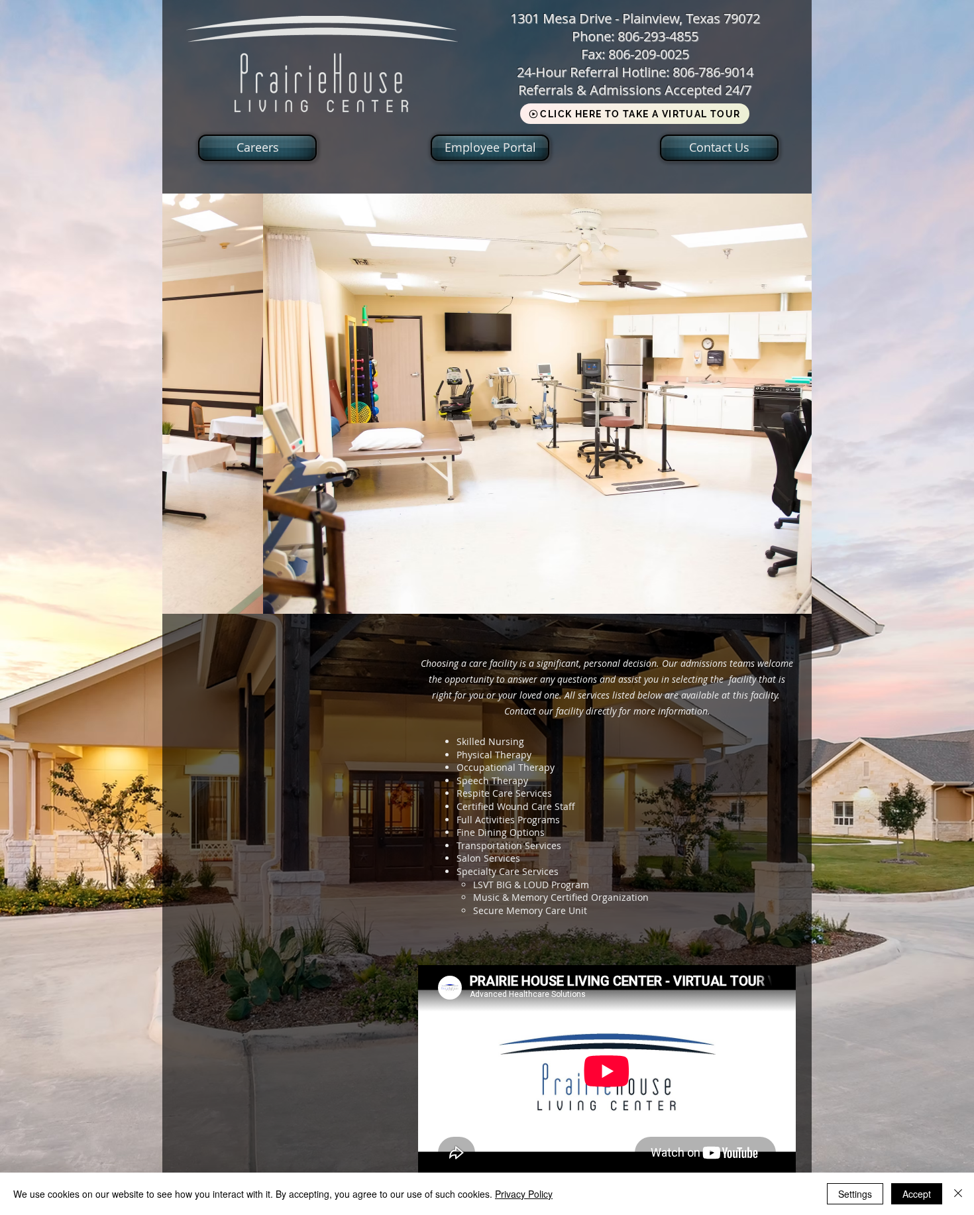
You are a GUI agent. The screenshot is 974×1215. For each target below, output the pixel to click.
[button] (487, 404)
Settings (855, 1193)
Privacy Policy (524, 1193)
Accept (916, 1193)
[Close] (958, 1193)
